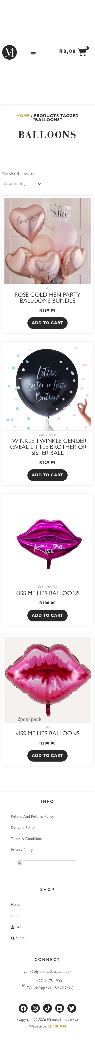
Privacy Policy (22, 850)
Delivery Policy (23, 828)
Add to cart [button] (47, 324)
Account (22, 927)
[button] (33, 53)
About (16, 916)
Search (21, 938)
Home (23, 116)
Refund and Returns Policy (32, 817)
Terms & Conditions (27, 839)
